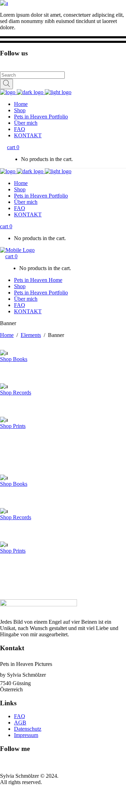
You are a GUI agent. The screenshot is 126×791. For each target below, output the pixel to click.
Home (7, 335)
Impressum (26, 735)
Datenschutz (27, 729)
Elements (31, 335)
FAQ (19, 716)
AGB (20, 722)
